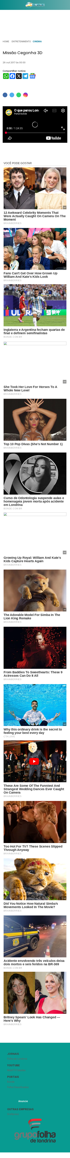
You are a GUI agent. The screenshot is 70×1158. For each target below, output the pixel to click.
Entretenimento (21, 41)
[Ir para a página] (35, 5)
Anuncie (23, 1101)
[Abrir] (3, 5)
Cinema (37, 41)
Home (6, 41)
